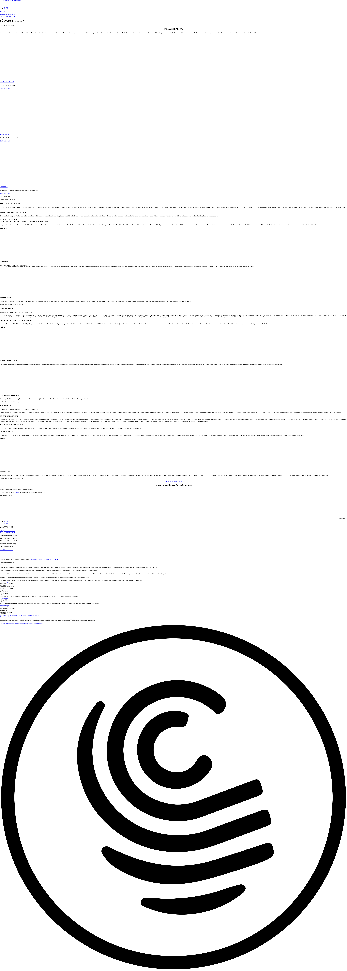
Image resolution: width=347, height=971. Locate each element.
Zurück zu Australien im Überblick (173, 481)
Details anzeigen (4, 582)
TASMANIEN (4, 134)
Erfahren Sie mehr (5, 88)
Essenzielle (3, 580)
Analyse (2, 596)
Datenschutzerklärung (45, 559)
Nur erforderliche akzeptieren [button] (18, 615)
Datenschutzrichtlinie (6, 617)
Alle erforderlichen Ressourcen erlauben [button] (11, 623)
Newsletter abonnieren (6, 550)
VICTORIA (4, 187)
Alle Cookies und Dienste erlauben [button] (33, 623)
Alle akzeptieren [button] (4, 615)
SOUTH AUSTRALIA (7, 82)
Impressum (34, 559)
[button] (173, 797)
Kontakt (2, 11)
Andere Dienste (4, 603)
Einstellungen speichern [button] (33, 615)
